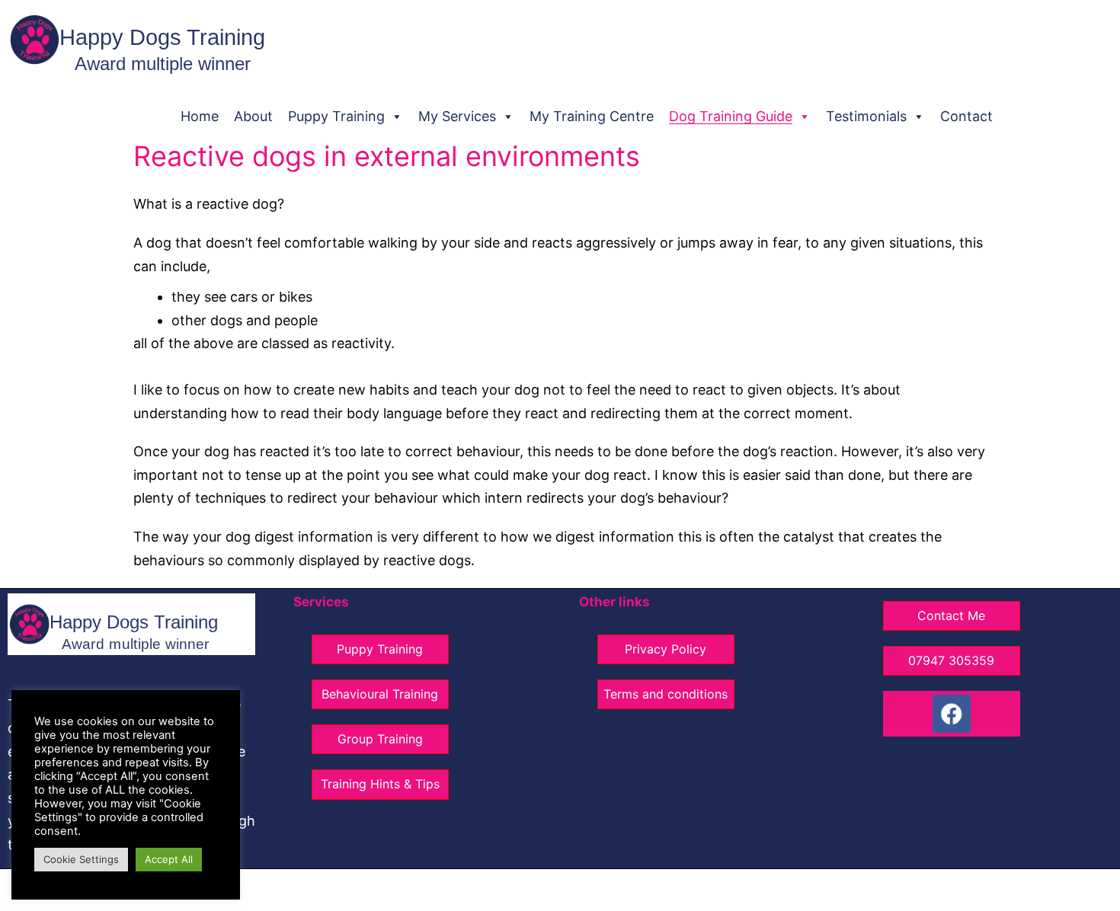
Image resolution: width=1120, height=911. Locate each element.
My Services (457, 116)
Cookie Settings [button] (81, 859)
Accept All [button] (169, 859)
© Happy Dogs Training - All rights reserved (483, 890)
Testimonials (866, 116)
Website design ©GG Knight (677, 890)
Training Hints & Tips (380, 783)
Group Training (380, 738)
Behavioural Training (380, 694)
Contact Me (951, 615)
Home (200, 116)
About (253, 116)
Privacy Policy (665, 649)
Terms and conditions (665, 694)
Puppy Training (336, 116)
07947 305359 (951, 660)
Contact (966, 116)
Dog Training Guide (730, 116)
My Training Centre (592, 116)
